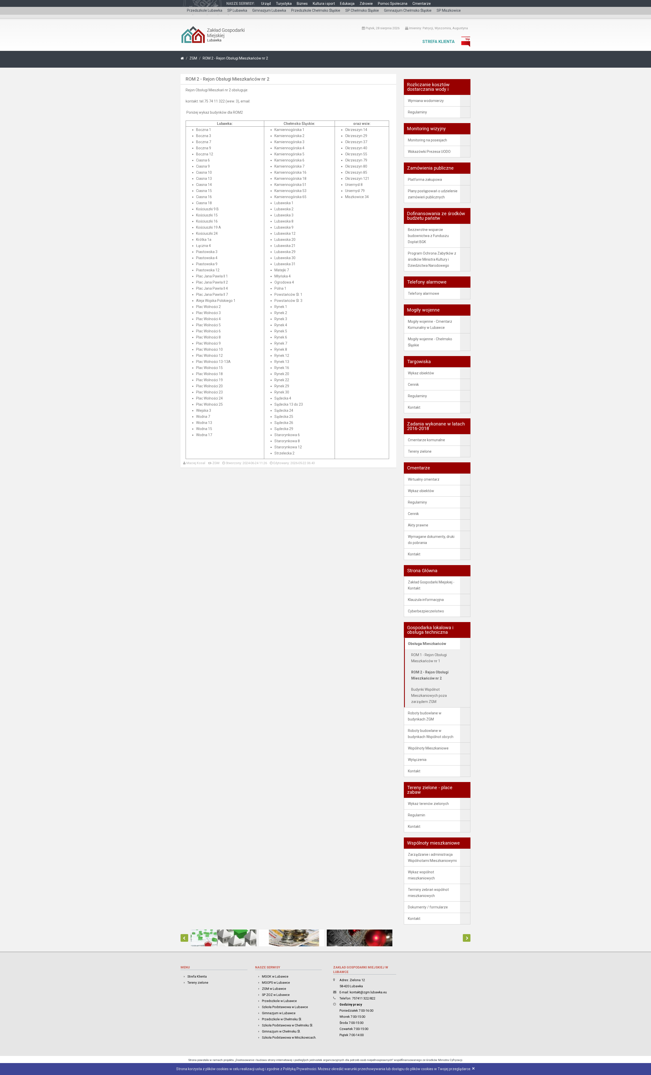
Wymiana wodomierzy (426, 101)
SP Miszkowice (449, 10)
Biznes (302, 4)
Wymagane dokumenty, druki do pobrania (431, 540)
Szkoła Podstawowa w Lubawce (285, 1007)
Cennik (413, 384)
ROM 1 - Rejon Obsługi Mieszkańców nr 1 (429, 658)
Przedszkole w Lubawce (279, 1001)
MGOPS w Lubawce (276, 982)
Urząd (266, 4)
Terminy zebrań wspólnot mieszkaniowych (428, 893)
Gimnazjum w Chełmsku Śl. (281, 1031)
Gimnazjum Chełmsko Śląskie (408, 10)
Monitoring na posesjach (427, 140)
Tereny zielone (420, 451)
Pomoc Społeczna (392, 4)
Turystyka (284, 4)
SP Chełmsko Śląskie (362, 10)
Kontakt (414, 407)
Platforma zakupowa (425, 180)
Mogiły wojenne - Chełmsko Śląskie (430, 342)
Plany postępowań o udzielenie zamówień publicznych (432, 194)
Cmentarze (421, 4)
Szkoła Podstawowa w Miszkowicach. (289, 1037)
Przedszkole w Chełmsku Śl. (282, 1019)
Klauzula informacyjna (426, 600)
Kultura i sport (324, 4)
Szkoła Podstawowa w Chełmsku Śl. (287, 1025)
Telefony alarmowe (423, 293)
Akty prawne (418, 525)
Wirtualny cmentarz (423, 479)
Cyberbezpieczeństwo (426, 611)
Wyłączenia (417, 760)
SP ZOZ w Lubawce (276, 995)
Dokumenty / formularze (428, 907)
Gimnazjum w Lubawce (278, 1013)
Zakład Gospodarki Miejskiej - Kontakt (431, 585)
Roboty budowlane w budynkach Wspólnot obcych (430, 734)
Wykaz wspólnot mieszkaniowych (421, 875)
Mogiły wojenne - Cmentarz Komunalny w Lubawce (430, 324)
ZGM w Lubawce (274, 989)
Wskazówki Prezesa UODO (429, 152)
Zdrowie (366, 4)
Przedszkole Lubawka (204, 10)
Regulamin (416, 815)
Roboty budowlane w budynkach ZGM (424, 716)
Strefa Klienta (438, 41)
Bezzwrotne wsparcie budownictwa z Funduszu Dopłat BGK (428, 236)
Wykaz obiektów (421, 373)
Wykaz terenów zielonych (428, 804)
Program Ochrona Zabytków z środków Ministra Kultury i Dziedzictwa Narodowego (432, 259)
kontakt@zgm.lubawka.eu (368, 992)
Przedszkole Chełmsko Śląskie (315, 10)
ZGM (193, 58)
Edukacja (347, 4)
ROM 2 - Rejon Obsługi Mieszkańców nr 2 (235, 58)
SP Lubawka (237, 10)
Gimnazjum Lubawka (269, 10)
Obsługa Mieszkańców (427, 644)
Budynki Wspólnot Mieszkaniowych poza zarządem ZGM (429, 695)
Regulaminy (417, 112)
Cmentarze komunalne (426, 440)
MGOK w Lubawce (275, 976)
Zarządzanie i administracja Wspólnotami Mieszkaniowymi (432, 857)
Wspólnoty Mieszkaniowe (428, 748)
